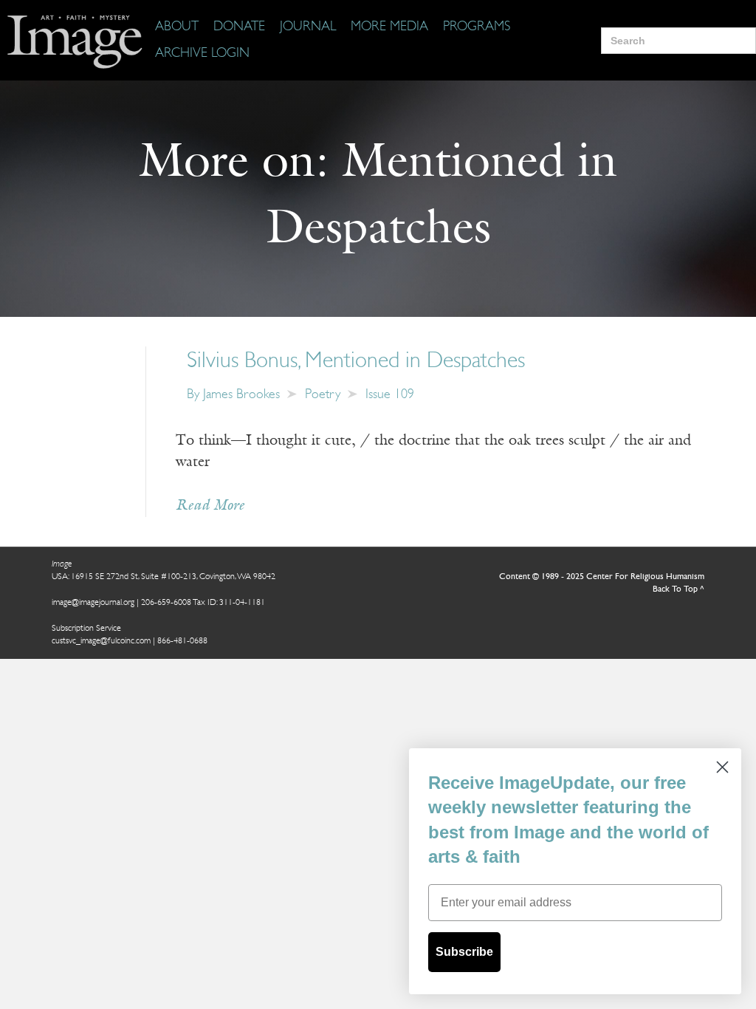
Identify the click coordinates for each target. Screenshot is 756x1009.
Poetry (322, 395)
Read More (210, 506)
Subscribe (464, 951)
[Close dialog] (722, 767)
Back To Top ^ (678, 589)
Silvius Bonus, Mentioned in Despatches (356, 361)
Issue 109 (389, 395)
